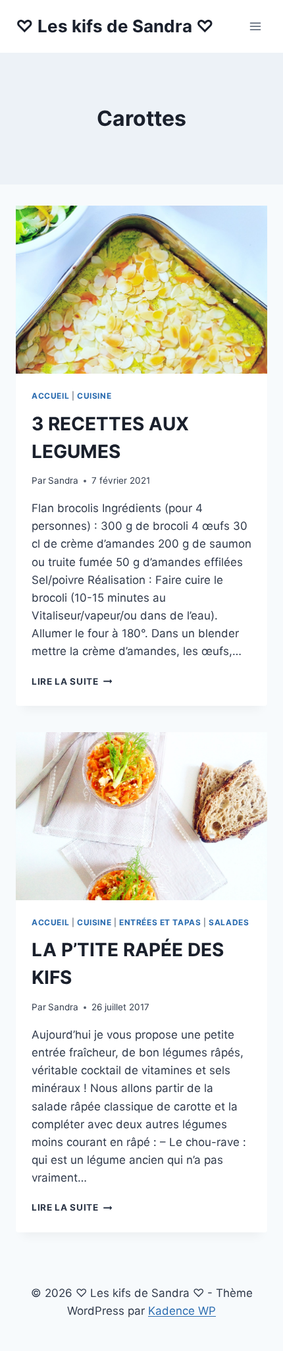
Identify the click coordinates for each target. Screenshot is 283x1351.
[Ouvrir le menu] (255, 26)
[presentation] (141, 290)
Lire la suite (72, 681)
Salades (229, 922)
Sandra (63, 480)
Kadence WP (182, 1310)
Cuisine (94, 396)
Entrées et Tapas (160, 922)
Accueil (50, 396)
